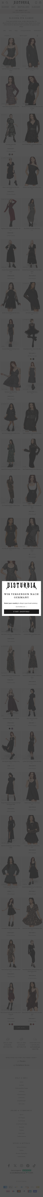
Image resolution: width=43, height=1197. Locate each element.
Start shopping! (21, 611)
